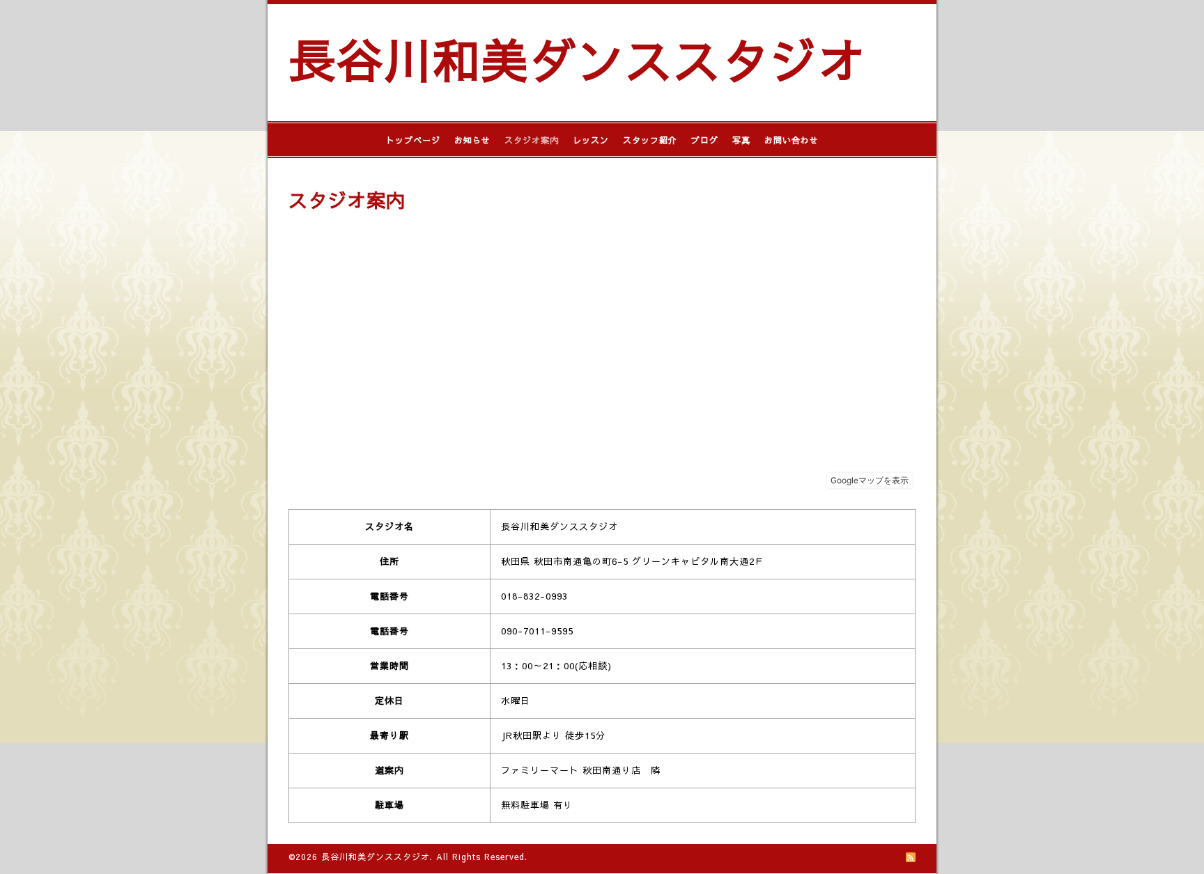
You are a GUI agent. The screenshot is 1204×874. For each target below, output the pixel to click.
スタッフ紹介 (650, 140)
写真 (741, 140)
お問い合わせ (791, 140)
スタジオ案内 (531, 140)
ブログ (704, 140)
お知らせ (472, 140)
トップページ (413, 140)
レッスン (591, 140)
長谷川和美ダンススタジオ (576, 58)
